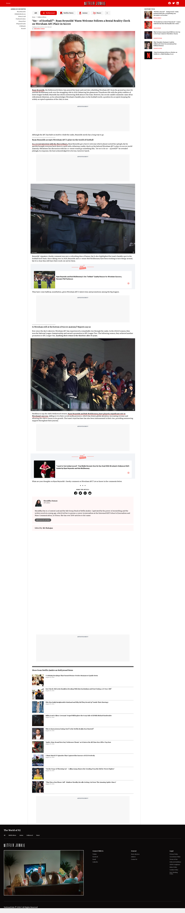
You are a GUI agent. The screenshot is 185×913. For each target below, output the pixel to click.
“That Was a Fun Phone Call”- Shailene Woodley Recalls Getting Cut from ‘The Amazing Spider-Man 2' (81, 734)
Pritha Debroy (157, 18)
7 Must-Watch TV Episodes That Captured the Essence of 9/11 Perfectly (70, 707)
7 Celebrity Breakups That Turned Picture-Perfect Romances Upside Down (72, 627)
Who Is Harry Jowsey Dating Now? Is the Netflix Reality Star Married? (70, 680)
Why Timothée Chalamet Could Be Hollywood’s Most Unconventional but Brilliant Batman (165, 43)
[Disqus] (83, 560)
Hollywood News (41, 17)
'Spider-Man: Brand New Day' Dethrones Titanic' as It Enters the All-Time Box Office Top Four (78, 694)
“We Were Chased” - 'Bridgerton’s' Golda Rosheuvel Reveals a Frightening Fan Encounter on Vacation (166, 13)
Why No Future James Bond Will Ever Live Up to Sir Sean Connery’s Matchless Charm (167, 32)
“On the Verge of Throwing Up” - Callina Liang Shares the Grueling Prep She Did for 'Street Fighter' (80, 720)
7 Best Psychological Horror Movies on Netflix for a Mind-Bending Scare (165, 53)
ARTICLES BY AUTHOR (43, 520)
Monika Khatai (157, 58)
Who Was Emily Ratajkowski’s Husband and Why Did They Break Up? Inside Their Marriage (77, 654)
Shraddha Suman (39, 28)
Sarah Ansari (157, 28)
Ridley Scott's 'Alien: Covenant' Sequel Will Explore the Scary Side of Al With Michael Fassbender (79, 667)
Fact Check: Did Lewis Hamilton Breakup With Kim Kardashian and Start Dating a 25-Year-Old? (78, 641)
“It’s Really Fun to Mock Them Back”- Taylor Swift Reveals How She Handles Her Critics (167, 22)
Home (8, 3)
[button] (134, 86)
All (35, 13)
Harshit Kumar (158, 38)
